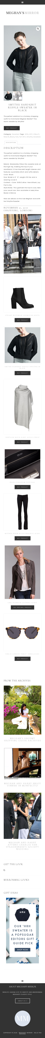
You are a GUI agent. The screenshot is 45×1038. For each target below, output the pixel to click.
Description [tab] (11, 142)
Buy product (11, 128)
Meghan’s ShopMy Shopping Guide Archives (22, 739)
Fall (16, 137)
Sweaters (15, 134)
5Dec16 (6, 137)
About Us (22, 1001)
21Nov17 (36, 134)
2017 (31, 134)
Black (12, 137)
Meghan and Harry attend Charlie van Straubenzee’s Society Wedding (22, 845)
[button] (38, 29)
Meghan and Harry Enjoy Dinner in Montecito (22, 784)
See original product (22, 607)
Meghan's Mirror (22, 12)
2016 (26, 134)
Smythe (30, 137)
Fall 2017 (22, 137)
